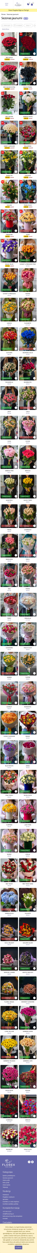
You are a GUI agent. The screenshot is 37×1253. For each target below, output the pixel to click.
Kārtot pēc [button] (7, 25)
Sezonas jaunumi (8, 1178)
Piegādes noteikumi (9, 1197)
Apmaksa (5, 1199)
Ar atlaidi (19, 25)
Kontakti (5, 1218)
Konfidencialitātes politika (10, 1204)
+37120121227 (7, 1211)
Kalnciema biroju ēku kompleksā (12, 1216)
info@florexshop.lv (8, 1214)
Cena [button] (27, 25)
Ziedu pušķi (6, 1180)
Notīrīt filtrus (5, 29)
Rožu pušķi (6, 1182)
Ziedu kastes (6, 1185)
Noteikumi (6, 1194)
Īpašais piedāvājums (9, 1175)
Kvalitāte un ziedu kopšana (11, 1201)
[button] (6, 4)
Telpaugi (5, 1187)
